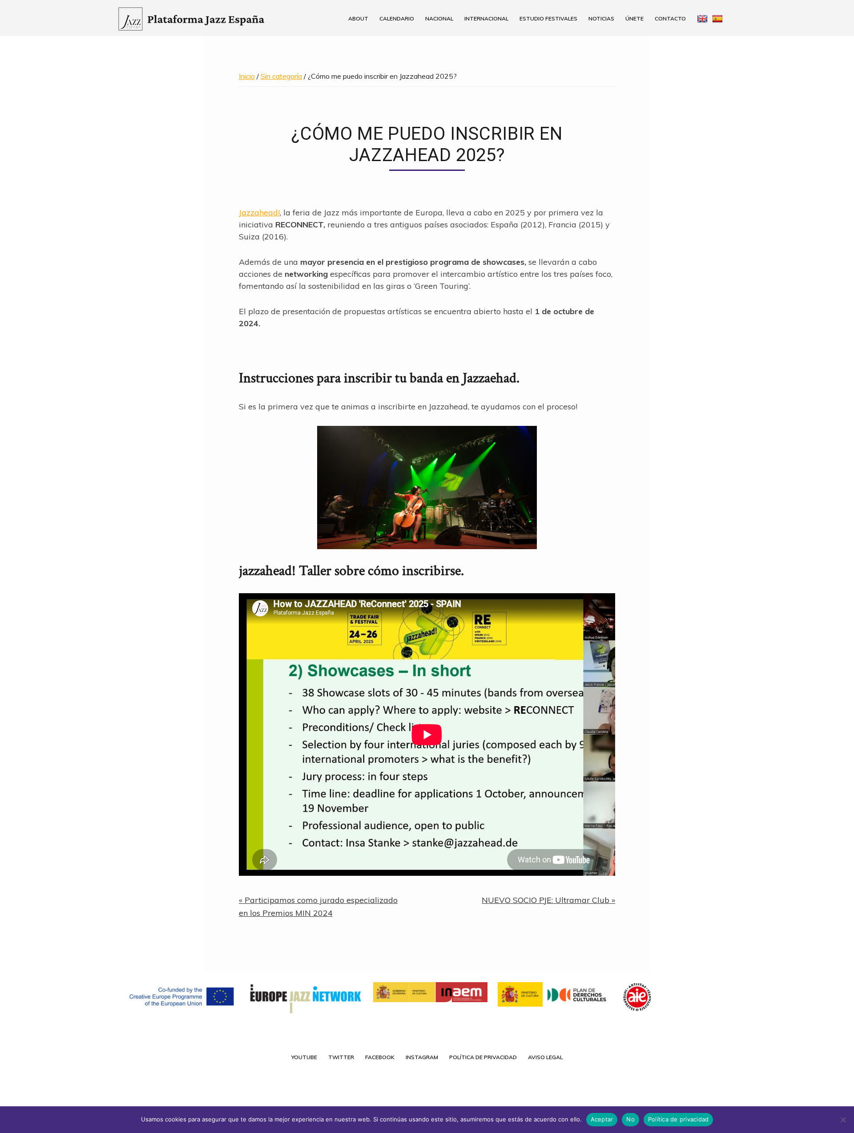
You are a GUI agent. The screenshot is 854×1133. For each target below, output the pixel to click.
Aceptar (602, 1119)
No (630, 1119)
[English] (701, 18)
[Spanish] (720, 18)
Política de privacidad (678, 1119)
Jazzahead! (259, 212)
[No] (842, 1119)
